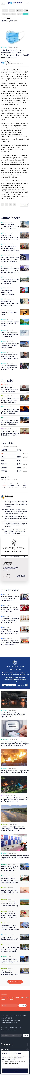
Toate (5, 10)
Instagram (6, 204)
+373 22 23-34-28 (7, 1017)
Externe (6, 18)
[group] (15, 388)
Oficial (12, 10)
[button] (27, 392)
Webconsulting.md (11, 1030)
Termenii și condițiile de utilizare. (10, 1063)
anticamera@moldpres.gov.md (12, 1020)
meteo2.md (14, 479)
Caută (26, 1035)
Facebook (2, 204)
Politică (19, 10)
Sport (19, 14)
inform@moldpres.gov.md (10, 1022)
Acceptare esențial (15, 1067)
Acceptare (15, 1071)
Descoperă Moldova (9, 14)
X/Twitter (10, 204)
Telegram (14, 204)
